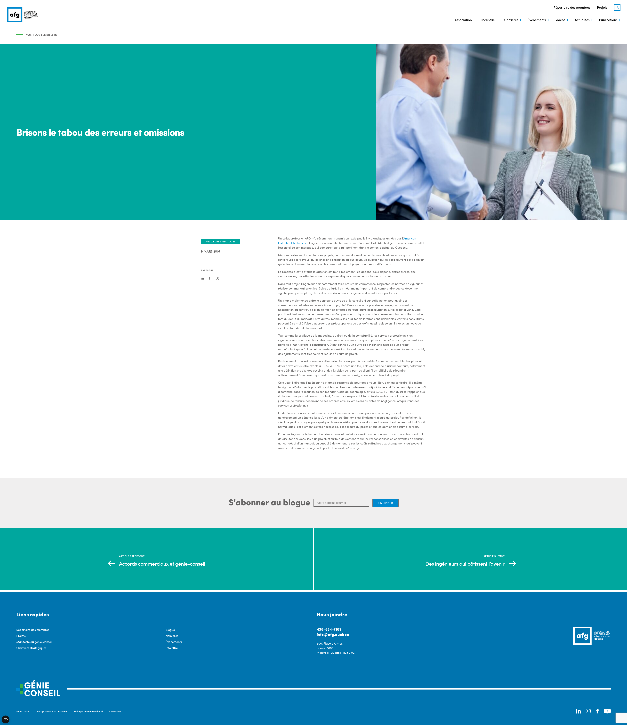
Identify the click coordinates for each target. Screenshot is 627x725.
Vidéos (560, 19)
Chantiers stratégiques (31, 648)
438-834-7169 (329, 629)
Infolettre (172, 648)
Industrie (488, 19)
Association (463, 19)
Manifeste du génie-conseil (34, 642)
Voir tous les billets (41, 34)
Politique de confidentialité (88, 711)
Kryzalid (62, 711)
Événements (537, 19)
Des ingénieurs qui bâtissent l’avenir (465, 563)
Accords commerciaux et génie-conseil (162, 563)
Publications (608, 19)
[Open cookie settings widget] (5, 719)
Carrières (511, 19)
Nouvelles (172, 636)
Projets (602, 7)
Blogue (170, 630)
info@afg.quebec (333, 634)
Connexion (115, 711)
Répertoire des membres (572, 7)
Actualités (582, 19)
